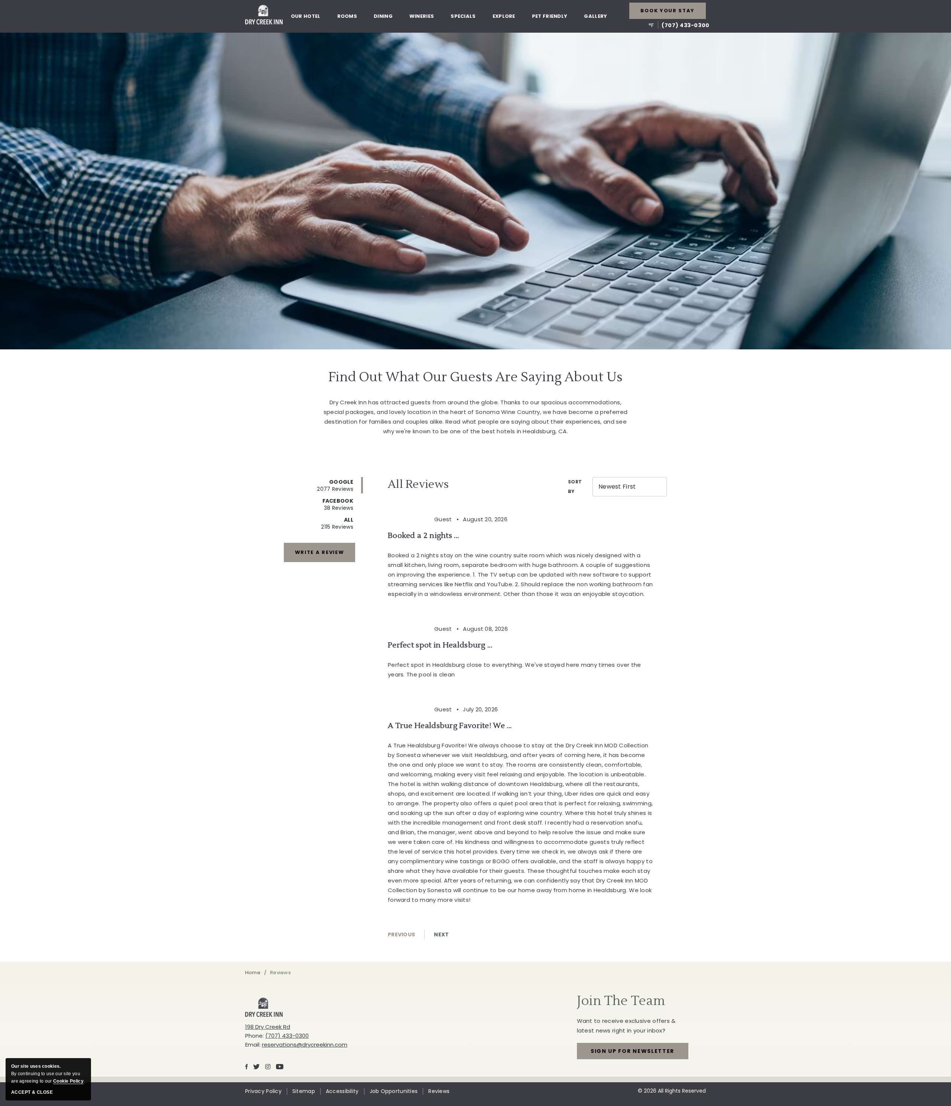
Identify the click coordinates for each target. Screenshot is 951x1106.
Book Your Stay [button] (667, 10)
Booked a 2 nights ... (423, 536)
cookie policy (68, 1081)
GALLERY (595, 16)
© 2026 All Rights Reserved (672, 1090)
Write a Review (319, 552)
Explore (504, 16)
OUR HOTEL (306, 16)
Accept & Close (32, 1092)
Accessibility (342, 1091)
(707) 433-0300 (686, 25)
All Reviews (418, 484)
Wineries (421, 16)
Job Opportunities (394, 1091)
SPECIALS (463, 16)
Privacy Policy (263, 1091)
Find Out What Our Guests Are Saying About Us (475, 377)
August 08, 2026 (485, 629)
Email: (252, 1044)
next (441, 934)
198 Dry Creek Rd (267, 1027)
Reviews (438, 1091)
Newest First (617, 486)
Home (252, 972)
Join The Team (621, 1001)
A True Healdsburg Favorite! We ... (450, 726)
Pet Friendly (550, 16)
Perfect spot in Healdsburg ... (440, 645)
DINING (383, 16)
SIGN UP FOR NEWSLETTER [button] (632, 1053)
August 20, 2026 (485, 519)
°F (651, 25)
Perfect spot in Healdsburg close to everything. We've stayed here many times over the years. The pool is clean (514, 669)
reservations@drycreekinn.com (304, 1044)
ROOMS (347, 16)
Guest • (448, 519)
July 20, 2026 (480, 709)
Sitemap (303, 1091)
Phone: (254, 1036)
